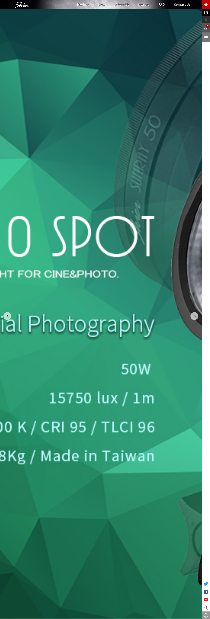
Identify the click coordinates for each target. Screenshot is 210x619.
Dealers (143, 4)
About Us (122, 4)
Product (83, 4)
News (102, 4)
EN (206, 12)
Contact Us (182, 4)
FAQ (161, 4)
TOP (206, 617)
